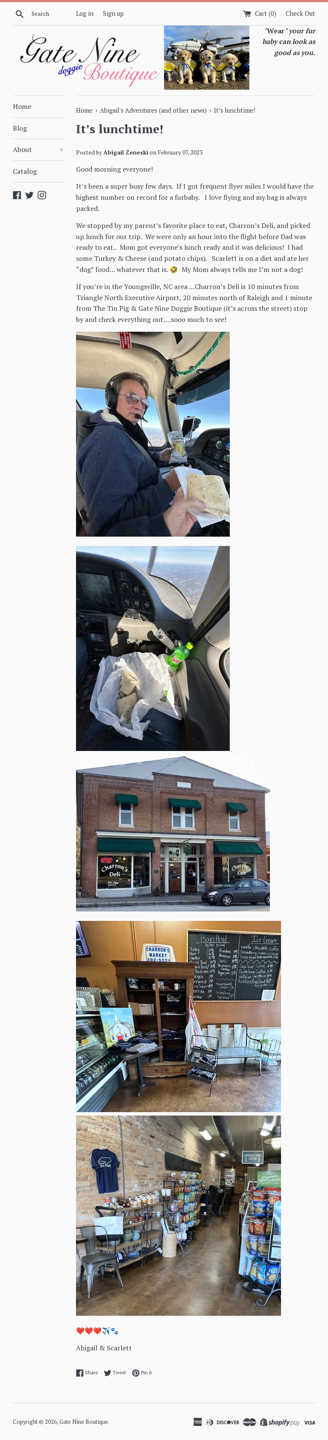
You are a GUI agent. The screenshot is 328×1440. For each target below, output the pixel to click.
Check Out (300, 13)
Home (22, 106)
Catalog (25, 171)
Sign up (113, 13)
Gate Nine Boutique (83, 1421)
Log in (85, 13)
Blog (20, 128)
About (38, 149)
